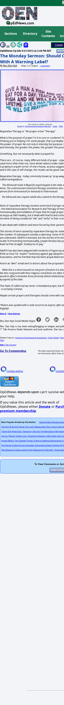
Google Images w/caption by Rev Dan (37, 126)
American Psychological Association (31, 337)
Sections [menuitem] (10, 34)
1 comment (45, 66)
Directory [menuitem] (30, 34)
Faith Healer (53, 337)
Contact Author (15, 371)
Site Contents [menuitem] (48, 33)
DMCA (61, 126)
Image (20, 126)
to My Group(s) (8, 345)
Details (55, 126)
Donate (44, 406)
